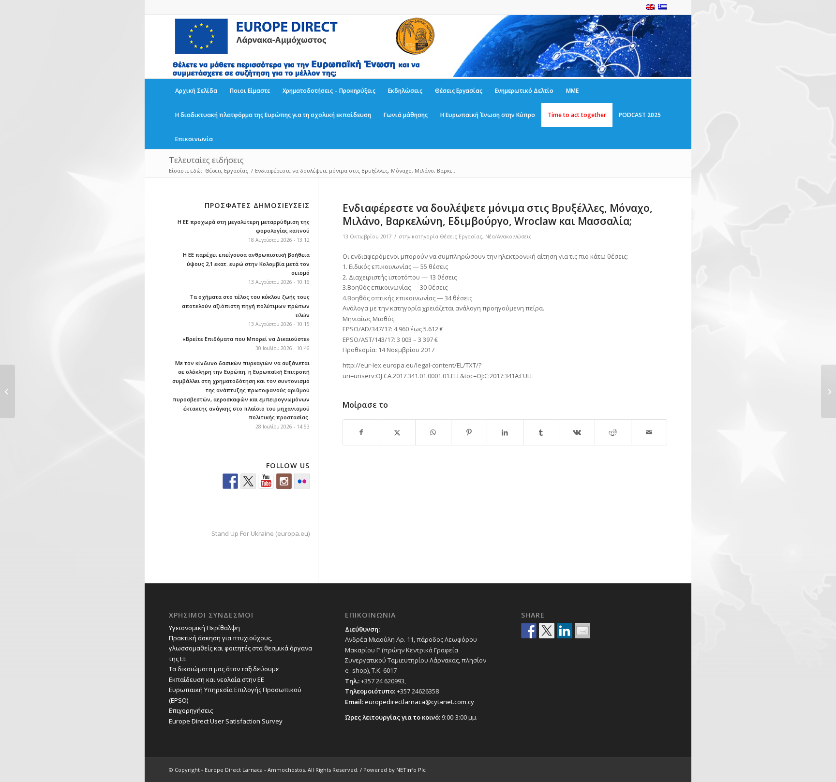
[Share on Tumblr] (541, 432)
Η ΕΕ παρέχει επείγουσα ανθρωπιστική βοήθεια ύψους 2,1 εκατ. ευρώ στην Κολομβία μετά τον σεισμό (246, 264)
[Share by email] (582, 630)
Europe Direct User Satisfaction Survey (226, 721)
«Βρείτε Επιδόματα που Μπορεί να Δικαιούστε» (246, 338)
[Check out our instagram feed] (284, 481)
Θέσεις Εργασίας (461, 236)
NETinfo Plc (411, 769)
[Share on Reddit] (612, 432)
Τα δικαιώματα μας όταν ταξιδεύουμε (224, 668)
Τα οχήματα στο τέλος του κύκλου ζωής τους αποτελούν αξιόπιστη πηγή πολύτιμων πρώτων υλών (246, 306)
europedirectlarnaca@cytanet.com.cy (419, 701)
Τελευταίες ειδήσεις (206, 160)
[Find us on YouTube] (266, 481)
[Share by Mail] (649, 432)
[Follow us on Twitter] (248, 481)
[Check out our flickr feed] (302, 481)
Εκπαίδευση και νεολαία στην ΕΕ (216, 679)
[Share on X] (397, 432)
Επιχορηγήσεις (191, 710)
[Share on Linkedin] (564, 630)
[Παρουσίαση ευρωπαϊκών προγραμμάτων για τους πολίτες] (7, 391)
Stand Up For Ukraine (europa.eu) (260, 533)
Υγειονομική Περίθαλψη (204, 627)
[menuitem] (196, 91)
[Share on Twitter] (546, 630)
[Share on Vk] (577, 432)
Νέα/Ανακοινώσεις (508, 236)
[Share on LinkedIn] (504, 432)
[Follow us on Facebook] (230, 481)
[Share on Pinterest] (469, 432)
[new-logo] (303, 46)
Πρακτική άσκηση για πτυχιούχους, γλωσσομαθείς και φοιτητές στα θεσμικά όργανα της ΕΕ (240, 648)
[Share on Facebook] (361, 432)
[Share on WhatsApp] (433, 432)
